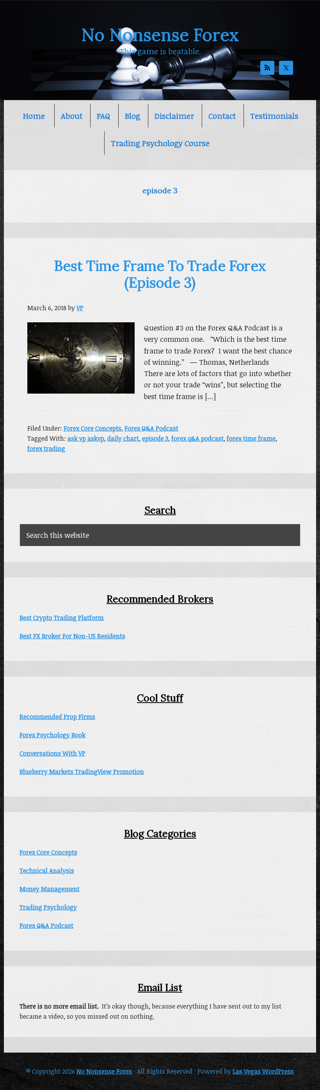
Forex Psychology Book (52, 735)
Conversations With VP (52, 753)
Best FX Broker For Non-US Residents (72, 636)
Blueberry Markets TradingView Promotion (82, 771)
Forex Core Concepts (92, 428)
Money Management (50, 889)
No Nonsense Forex (160, 35)
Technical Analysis (47, 870)
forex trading (46, 448)
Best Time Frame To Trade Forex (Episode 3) (160, 274)
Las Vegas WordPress (263, 1071)
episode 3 (155, 438)
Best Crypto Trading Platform (62, 617)
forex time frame (251, 438)
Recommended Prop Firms (57, 716)
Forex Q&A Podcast (151, 428)
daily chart (123, 438)
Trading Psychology (48, 907)
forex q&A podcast (197, 438)
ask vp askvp (86, 438)
